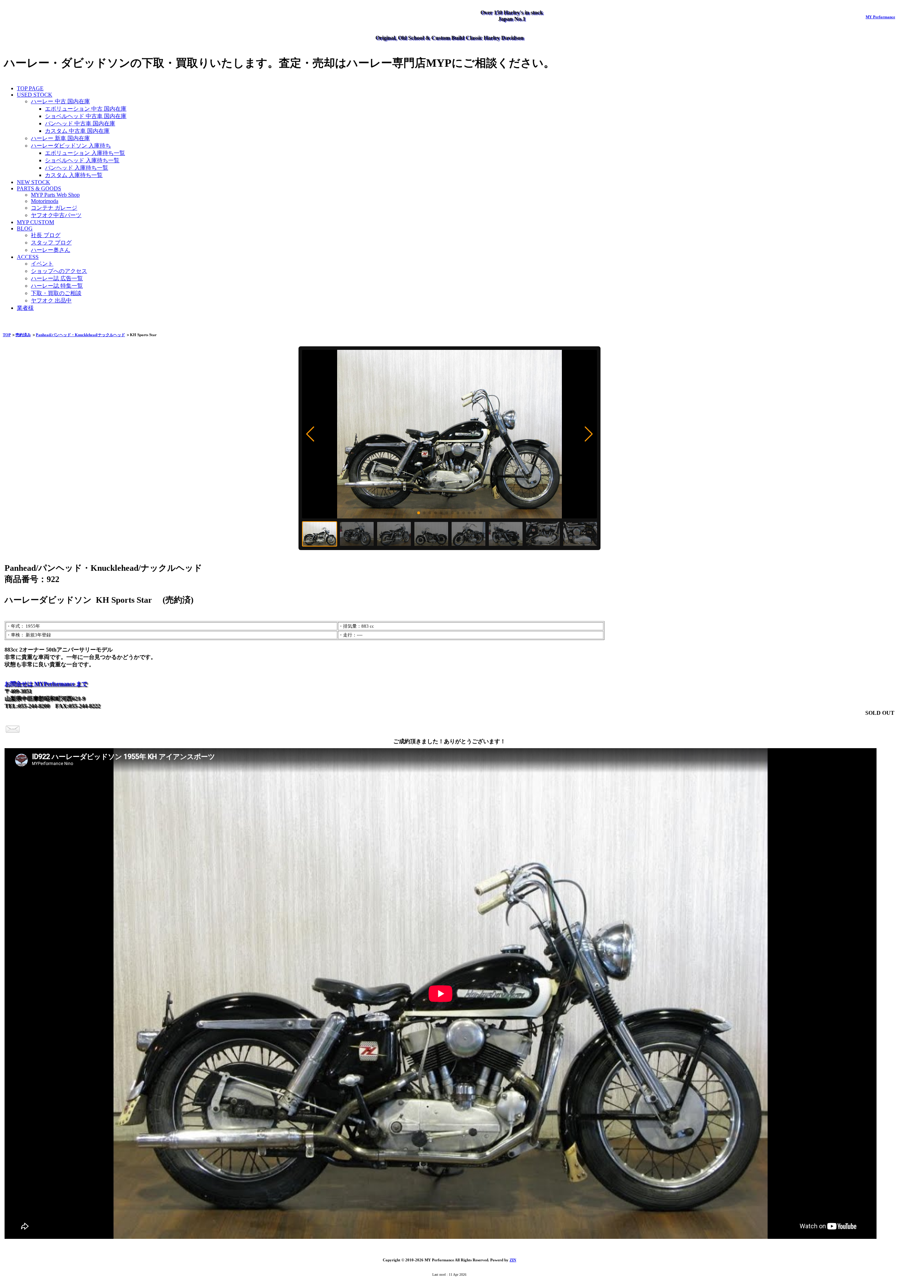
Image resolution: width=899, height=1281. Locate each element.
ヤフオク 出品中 (51, 300)
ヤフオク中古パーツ (56, 215)
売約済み (23, 335)
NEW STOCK (33, 182)
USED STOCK (34, 95)
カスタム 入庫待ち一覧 (74, 175)
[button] (310, 434)
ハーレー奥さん (50, 250)
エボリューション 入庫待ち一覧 (85, 153)
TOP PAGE (30, 88)
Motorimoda (44, 201)
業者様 (25, 308)
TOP (7, 335)
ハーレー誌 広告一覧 (57, 278)
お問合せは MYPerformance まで (46, 684)
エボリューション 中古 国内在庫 (85, 109)
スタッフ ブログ (51, 243)
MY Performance (880, 17)
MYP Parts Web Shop (55, 195)
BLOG (25, 228)
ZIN (513, 1260)
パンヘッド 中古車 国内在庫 (80, 123)
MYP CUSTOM (35, 222)
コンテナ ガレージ (54, 208)
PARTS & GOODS (39, 188)
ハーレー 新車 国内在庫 (60, 138)
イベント (42, 264)
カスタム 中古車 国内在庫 (77, 131)
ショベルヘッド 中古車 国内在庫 (85, 116)
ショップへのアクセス (59, 271)
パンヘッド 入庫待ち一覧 (76, 168)
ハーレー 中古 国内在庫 (60, 101)
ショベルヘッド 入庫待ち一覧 (82, 160)
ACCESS (28, 257)
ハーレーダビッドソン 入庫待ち (71, 146)
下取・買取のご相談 (56, 293)
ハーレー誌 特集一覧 (57, 286)
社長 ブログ (45, 235)
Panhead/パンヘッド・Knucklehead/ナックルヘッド (80, 335)
